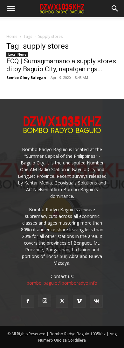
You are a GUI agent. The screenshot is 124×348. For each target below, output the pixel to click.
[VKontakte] (96, 301)
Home (11, 36)
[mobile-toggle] (11, 8)
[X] (62, 301)
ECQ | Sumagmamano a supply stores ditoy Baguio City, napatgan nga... (61, 65)
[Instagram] (44, 301)
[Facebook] (27, 301)
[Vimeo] (79, 301)
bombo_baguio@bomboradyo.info (62, 283)
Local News (17, 54)
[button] (115, 8)
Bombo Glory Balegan (26, 77)
